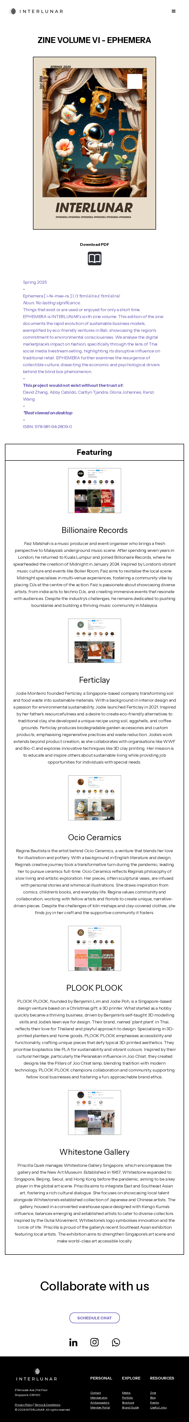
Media (126, 1392)
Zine (153, 1392)
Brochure (128, 1402)
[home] (36, 11)
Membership (98, 1397)
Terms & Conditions (47, 1405)
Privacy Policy (24, 1405)
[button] (173, 11)
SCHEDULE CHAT (94, 1317)
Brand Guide (130, 1407)
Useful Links (158, 1407)
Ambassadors (99, 1402)
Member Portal (100, 1407)
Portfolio (127, 1397)
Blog (153, 1397)
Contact (95, 1392)
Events (154, 1402)
